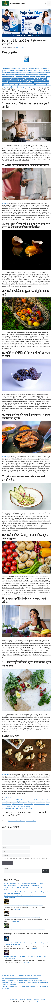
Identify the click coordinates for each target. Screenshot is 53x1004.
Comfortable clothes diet (11, 799)
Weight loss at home (17, 804)
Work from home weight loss (41, 804)
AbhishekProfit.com (18, 3)
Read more (17, 909)
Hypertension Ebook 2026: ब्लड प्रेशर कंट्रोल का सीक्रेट (18, 808)
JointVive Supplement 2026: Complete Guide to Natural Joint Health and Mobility (24, 980)
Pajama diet (5, 774)
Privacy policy (22, 999)
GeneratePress (36, 1001)
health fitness (7, 797)
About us (43, 999)
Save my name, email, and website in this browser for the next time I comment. (26, 858)
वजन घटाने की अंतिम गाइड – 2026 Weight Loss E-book (17, 806)
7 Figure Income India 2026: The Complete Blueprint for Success (22, 885)
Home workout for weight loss (37, 799)
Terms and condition (13, 999)
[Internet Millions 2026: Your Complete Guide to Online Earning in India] (6, 901)
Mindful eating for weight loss (19, 802)
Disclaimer (30, 999)
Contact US (36, 999)
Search (6, 868)
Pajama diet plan (40, 802)
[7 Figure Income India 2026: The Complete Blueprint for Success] (6, 913)
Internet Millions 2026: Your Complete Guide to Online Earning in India (23, 883)
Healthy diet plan (23, 799)
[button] (45, 3)
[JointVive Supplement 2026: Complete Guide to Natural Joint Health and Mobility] (6, 925)
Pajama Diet (5, 203)
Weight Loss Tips (28, 804)
